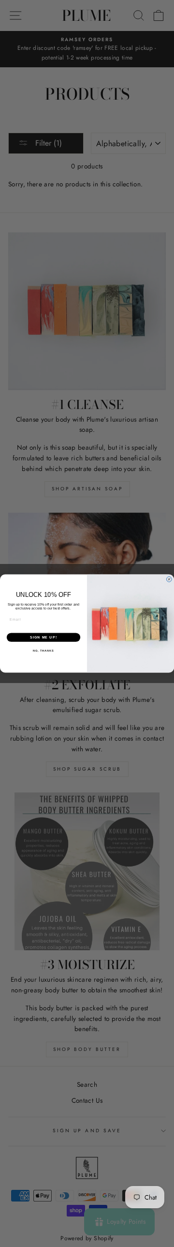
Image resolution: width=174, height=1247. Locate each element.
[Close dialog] (169, 579)
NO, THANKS (43, 650)
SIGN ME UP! (43, 637)
